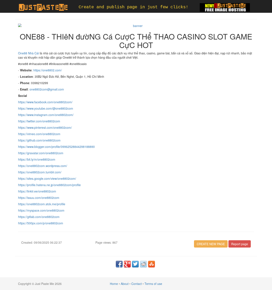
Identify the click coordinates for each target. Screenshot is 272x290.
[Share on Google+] (127, 264)
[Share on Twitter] (135, 264)
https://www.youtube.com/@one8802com (45, 108)
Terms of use (153, 284)
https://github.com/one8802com (39, 140)
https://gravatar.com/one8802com (40, 153)
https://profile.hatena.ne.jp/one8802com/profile (49, 185)
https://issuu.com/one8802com (38, 197)
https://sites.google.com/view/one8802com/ (47, 178)
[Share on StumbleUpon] (151, 264)
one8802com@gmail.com (47, 89)
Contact (136, 284)
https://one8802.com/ (47, 70)
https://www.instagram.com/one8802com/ (46, 115)
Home (114, 284)
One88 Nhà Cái (28, 53)
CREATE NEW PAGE (211, 244)
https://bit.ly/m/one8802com (36, 159)
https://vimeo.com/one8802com (39, 134)
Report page (239, 244)
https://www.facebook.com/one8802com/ (45, 102)
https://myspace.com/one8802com (41, 210)
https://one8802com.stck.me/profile (41, 204)
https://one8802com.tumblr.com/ (39, 172)
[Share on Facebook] (119, 264)
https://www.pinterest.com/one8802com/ (45, 127)
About (125, 284)
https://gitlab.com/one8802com (39, 217)
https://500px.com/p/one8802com (40, 223)
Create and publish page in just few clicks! (133, 7)
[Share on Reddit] (143, 264)
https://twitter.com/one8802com (39, 121)
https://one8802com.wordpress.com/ (42, 166)
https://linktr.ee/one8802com (37, 191)
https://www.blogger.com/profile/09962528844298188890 (56, 146)
